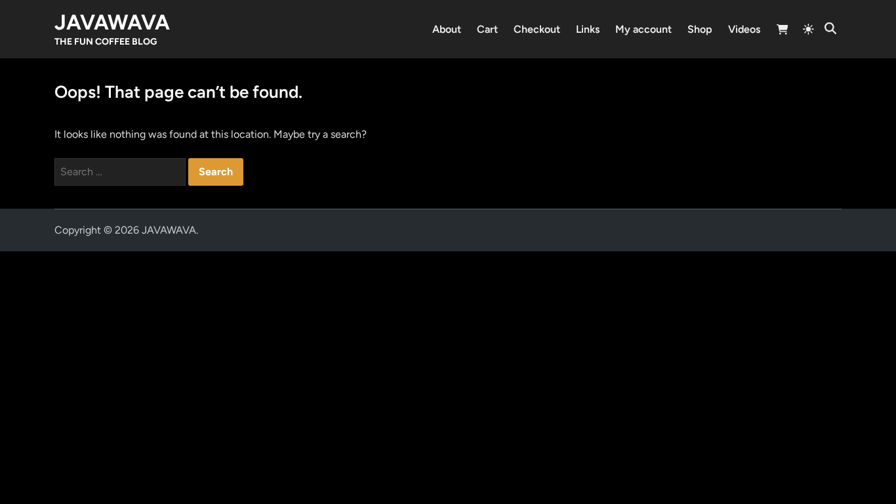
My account (643, 29)
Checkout (537, 29)
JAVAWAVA (112, 22)
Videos (744, 29)
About (446, 29)
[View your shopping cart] (782, 31)
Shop (699, 29)
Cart (487, 29)
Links (588, 29)
